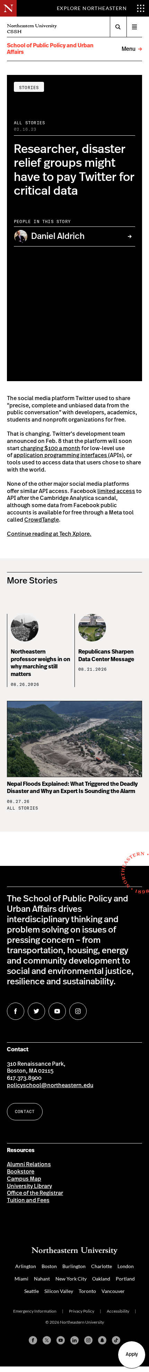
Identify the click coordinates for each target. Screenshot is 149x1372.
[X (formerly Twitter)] (47, 1340)
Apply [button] (132, 1354)
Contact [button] (25, 1111)
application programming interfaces (61, 455)
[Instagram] (88, 1340)
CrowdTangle (41, 520)
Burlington (74, 1266)
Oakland (101, 1279)
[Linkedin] (74, 1340)
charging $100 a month (50, 448)
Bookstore (20, 1172)
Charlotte (101, 1266)
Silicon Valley (58, 1291)
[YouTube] (60, 1340)
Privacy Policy (81, 1311)
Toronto (87, 1291)
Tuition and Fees (28, 1200)
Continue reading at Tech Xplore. (49, 534)
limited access (116, 491)
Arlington (25, 1266)
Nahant (42, 1279)
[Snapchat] (102, 1340)
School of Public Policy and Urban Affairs (50, 49)
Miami (21, 1279)
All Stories (29, 122)
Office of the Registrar (35, 1193)
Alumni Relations (29, 1164)
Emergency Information (34, 1311)
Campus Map (24, 1179)
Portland (125, 1279)
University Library (29, 1186)
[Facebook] (33, 1340)
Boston (49, 1266)
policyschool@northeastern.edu (50, 1085)
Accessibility (118, 1311)
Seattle (31, 1291)
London (125, 1266)
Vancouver (113, 1291)
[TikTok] (116, 1340)
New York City (71, 1279)
